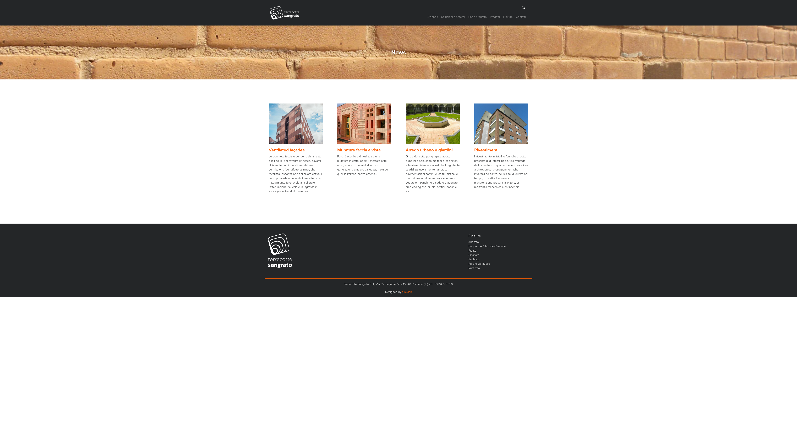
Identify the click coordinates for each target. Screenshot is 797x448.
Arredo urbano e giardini (429, 150)
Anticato (473, 242)
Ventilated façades (287, 150)
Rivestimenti (486, 150)
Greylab (407, 292)
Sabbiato (473, 259)
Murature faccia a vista (359, 150)
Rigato (472, 250)
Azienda (433, 17)
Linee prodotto (477, 17)
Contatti (521, 17)
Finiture (508, 17)
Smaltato (473, 255)
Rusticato (474, 268)
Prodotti (495, 17)
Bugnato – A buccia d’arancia (487, 246)
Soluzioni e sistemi (453, 17)
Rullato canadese (479, 263)
